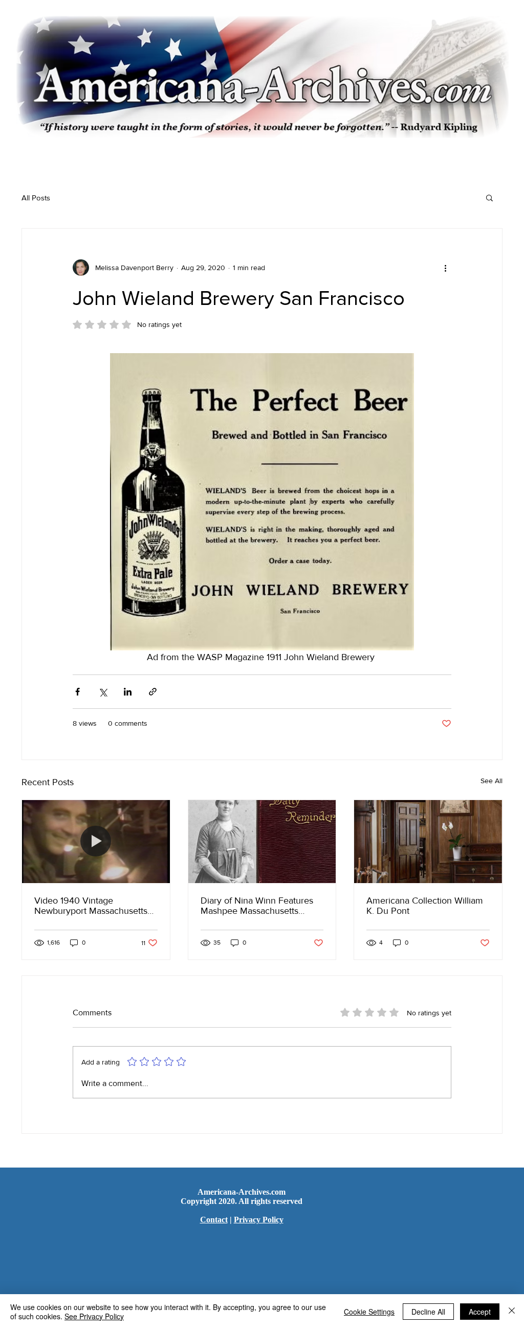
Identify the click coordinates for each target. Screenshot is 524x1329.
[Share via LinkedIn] (128, 692)
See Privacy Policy (94, 1316)
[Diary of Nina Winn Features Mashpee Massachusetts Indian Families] (262, 841)
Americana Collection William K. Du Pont (424, 905)
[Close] (512, 1311)
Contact (214, 1219)
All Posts (35, 197)
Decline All (428, 1311)
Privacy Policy (258, 1219)
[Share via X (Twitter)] (102, 692)
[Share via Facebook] (77, 692)
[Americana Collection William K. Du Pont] (428, 841)
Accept (480, 1311)
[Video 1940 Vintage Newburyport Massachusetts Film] (96, 841)
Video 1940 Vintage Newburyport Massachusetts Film (90, 905)
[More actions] (445, 267)
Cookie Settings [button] (369, 1311)
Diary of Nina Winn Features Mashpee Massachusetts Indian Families (257, 905)
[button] (489, 197)
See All (492, 780)
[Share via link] (153, 692)
